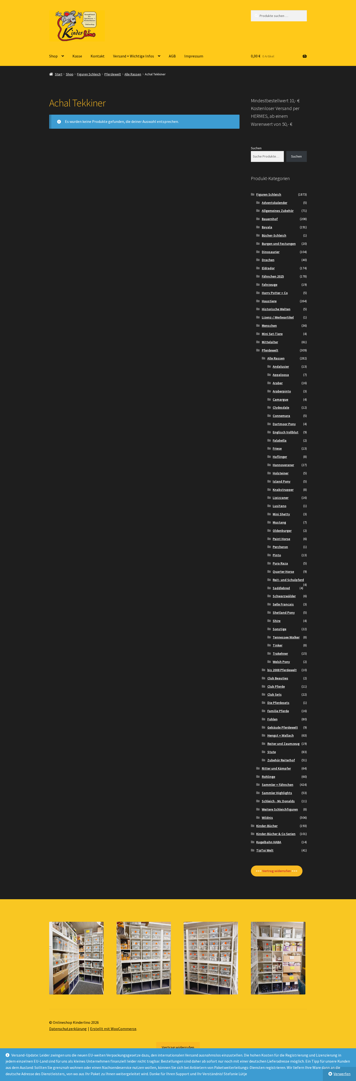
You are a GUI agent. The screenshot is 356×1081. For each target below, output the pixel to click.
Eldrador (268, 268)
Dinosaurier (270, 252)
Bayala (267, 227)
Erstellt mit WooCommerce (113, 1028)
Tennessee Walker (286, 637)
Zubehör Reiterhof (281, 760)
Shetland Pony (284, 612)
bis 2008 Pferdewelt (282, 670)
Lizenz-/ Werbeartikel (278, 317)
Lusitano (279, 506)
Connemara (281, 415)
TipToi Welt (264, 850)
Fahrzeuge (269, 284)
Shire (276, 621)
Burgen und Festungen (279, 243)
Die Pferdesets (278, 702)
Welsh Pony (281, 662)
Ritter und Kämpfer (276, 768)
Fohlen (272, 719)
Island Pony (281, 481)
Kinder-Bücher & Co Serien (275, 834)
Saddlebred (281, 588)
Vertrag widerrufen (178, 1047)
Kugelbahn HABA (268, 842)
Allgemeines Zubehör (278, 210)
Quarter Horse (283, 571)
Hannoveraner (283, 465)
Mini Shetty (281, 514)
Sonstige (279, 629)
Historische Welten (276, 309)
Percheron (280, 547)
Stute (271, 752)
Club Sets (274, 694)
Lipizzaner (280, 497)
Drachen (268, 260)
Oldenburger (282, 530)
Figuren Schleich (89, 74)
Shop (53, 56)
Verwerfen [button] (341, 1073)
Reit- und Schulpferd (288, 580)
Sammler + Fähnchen (277, 784)
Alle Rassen (132, 74)
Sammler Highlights (277, 793)
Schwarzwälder (284, 596)
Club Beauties (277, 678)
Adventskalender (274, 202)
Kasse (77, 56)
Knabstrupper (283, 489)
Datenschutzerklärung (68, 1028)
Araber (278, 383)
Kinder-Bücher (267, 826)
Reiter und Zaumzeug (283, 743)
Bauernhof (270, 219)
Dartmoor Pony (284, 424)
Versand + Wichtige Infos (133, 56)
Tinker (277, 645)
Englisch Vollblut (285, 432)
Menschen (269, 325)
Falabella (279, 440)
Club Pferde (276, 686)
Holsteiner (280, 473)
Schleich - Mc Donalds (278, 801)
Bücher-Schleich (274, 235)
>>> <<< (276, 871)
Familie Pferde (278, 711)
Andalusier (281, 366)
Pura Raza (280, 563)
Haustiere (269, 301)
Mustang (279, 522)
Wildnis (267, 817)
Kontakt (98, 56)
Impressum (193, 56)
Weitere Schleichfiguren (280, 809)
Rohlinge (268, 776)
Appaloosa (281, 375)
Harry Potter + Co (275, 293)
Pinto (277, 555)
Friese (277, 448)
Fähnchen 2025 (273, 276)
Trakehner (280, 653)
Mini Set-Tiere (272, 334)
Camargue (280, 399)
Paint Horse (281, 539)
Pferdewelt (112, 74)
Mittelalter (270, 342)
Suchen (256, 148)
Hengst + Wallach (280, 735)
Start (58, 74)
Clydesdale (281, 407)
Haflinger (280, 456)
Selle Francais (283, 604)
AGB (172, 56)
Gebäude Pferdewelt (282, 727)
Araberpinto (282, 391)
